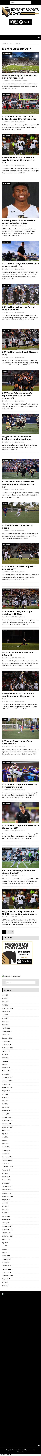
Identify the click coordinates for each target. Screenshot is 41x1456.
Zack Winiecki (20, 531)
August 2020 (6, 1170)
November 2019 (7, 1190)
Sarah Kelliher (20, 790)
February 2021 (6, 1150)
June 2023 (5, 1058)
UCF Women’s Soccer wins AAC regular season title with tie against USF (17, 395)
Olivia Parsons (20, 746)
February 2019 (6, 1219)
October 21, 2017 (9, 572)
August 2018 (6, 1239)
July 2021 (5, 1134)
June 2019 (5, 1206)
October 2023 (6, 1044)
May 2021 (5, 1140)
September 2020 (7, 1167)
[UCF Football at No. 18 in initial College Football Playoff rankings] (20, 103)
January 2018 (6, 1262)
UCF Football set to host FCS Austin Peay (20, 353)
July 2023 (5, 1054)
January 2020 (6, 1183)
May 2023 (5, 1061)
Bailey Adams (20, 122)
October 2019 (6, 1193)
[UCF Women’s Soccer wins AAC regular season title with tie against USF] (20, 380)
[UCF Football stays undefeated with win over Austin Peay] (20, 251)
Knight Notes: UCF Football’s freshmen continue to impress (17, 438)
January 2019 (6, 1223)
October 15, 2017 (9, 746)
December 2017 (7, 1266)
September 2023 (7, 1048)
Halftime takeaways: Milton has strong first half (18, 871)
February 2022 (6, 1110)
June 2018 (5, 1246)
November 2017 (7, 1269)
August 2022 (6, 1091)
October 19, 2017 (9, 658)
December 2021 (7, 1117)
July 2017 (5, 1282)
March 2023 (6, 1068)
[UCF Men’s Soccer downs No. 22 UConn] (20, 512)
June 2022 (5, 1097)
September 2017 (7, 1276)
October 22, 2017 (9, 531)
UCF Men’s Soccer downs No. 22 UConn (17, 526)
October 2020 (6, 1163)
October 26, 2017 (9, 490)
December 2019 (7, 1186)
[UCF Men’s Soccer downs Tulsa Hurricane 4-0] (20, 728)
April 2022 (5, 1104)
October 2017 (6, 1272)
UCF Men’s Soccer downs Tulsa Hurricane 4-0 (17, 742)
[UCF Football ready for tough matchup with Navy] (20, 599)
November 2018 (7, 1229)
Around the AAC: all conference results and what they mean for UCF (18, 160)
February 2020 (6, 1180)
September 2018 (7, 1236)
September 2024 (7, 1008)
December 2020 (7, 1157)
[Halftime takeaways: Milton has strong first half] (20, 858)
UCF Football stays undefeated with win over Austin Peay (20, 265)
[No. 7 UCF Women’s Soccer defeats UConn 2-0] (20, 640)
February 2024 (6, 1031)
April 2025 (5, 1005)
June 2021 (5, 1137)
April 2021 (5, 1143)
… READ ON (14, 88)
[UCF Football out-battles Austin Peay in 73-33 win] (20, 294)
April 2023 (5, 1064)
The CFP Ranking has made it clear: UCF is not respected (20, 76)
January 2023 (6, 1074)
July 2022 (5, 1094)
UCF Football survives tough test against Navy (18, 567)
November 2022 (7, 1081)
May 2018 (5, 1249)
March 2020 (6, 1177)
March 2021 (6, 1147)
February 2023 (6, 1071)
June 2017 (5, 1285)
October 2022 (6, 1084)
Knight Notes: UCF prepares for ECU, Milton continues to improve (19, 912)
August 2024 (6, 1011)
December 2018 (7, 1226)
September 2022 (7, 1087)
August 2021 (6, 1130)
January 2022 (6, 1114)
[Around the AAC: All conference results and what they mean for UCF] (20, 681)
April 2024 (5, 1025)
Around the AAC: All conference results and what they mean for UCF (18, 696)
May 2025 (5, 1002)
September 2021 (7, 1127)
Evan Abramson (21, 226)
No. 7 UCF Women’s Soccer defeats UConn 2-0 (19, 653)
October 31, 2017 (9, 81)
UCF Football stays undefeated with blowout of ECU (20, 826)
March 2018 (6, 1256)
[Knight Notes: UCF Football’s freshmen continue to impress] (20, 424)
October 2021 (6, 1124)
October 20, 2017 (9, 617)
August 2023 (6, 1051)
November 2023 (7, 1041)
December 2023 (7, 1038)
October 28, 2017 (9, 269)
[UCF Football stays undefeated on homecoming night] (20, 771)
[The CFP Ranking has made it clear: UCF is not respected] (20, 62)
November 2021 (7, 1120)
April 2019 (5, 1213)
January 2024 (6, 1035)
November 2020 (7, 1160)
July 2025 (5, 995)
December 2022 (7, 1077)
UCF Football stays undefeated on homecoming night (19, 785)
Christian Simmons (21, 81)
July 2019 (5, 1203)
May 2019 (5, 1210)
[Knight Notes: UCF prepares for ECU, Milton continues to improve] (20, 899)
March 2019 (6, 1216)
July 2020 (5, 1173)
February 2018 (6, 1259)
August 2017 (6, 1279)
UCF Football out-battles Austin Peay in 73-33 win (18, 308)
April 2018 (5, 1252)
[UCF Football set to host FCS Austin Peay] (20, 339)
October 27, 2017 (9, 401)
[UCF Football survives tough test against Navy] (20, 553)
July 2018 (5, 1243)
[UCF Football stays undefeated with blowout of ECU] (20, 812)
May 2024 (5, 1021)
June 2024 (5, 1018)
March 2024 (6, 1028)
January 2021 (6, 1153)
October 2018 (6, 1233)
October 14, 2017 (9, 831)
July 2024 (5, 1015)
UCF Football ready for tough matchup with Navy (17, 612)
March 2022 (6, 1107)
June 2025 (5, 998)
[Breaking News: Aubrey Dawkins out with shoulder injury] (20, 200)
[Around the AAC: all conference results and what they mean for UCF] (20, 144)
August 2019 (6, 1200)
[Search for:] (20, 2)
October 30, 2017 (9, 226)
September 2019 (7, 1196)
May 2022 (5, 1101)
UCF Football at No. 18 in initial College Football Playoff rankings (19, 117)
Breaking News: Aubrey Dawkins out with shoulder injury (18, 221)
